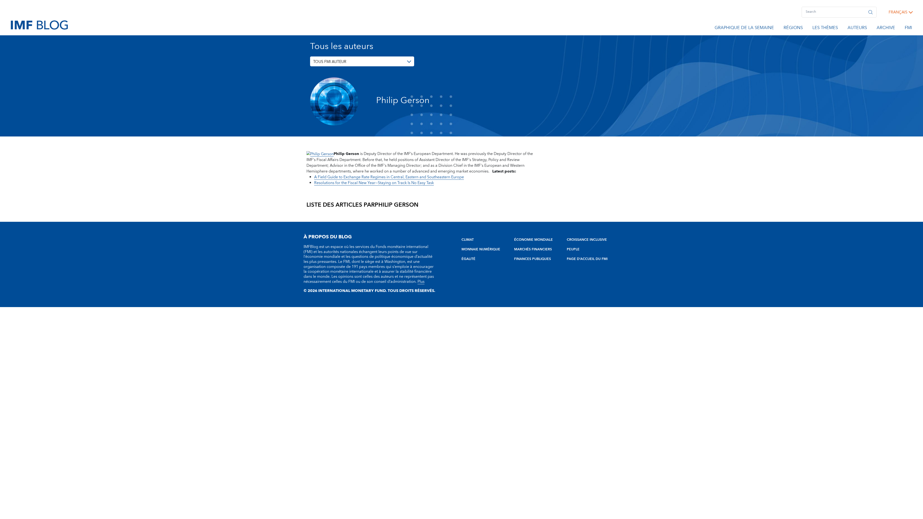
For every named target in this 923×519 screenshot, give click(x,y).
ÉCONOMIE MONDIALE (533, 239)
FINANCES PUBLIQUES (532, 259)
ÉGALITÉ (468, 259)
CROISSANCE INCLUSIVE (587, 239)
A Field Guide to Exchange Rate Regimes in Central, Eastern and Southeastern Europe (389, 177)
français (898, 12)
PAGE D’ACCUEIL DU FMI (587, 259)
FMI (908, 28)
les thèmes (825, 28)
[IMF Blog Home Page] (39, 24)
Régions (793, 28)
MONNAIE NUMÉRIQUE (481, 249)
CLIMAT (468, 239)
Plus (421, 281)
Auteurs (857, 28)
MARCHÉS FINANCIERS (533, 249)
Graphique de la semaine (744, 28)
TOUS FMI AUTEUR (329, 61)
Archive (886, 28)
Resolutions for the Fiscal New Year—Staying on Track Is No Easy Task (374, 182)
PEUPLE (573, 249)
